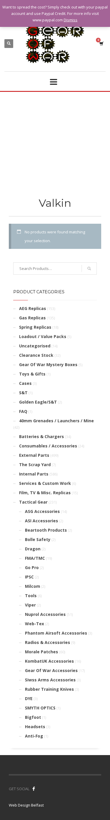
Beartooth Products (46, 530)
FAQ (23, 411)
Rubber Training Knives (49, 689)
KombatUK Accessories (49, 661)
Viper (30, 605)
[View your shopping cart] (101, 43)
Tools (31, 595)
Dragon (32, 549)
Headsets (35, 726)
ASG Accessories (42, 511)
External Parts (34, 455)
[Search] (89, 268)
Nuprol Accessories (45, 614)
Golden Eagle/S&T (38, 402)
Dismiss (70, 20)
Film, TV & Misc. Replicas (45, 492)
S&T (23, 392)
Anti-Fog (34, 736)
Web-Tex (34, 623)
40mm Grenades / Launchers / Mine (56, 420)
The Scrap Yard (35, 464)
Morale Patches (41, 651)
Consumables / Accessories (48, 446)
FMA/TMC (35, 558)
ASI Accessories (41, 520)
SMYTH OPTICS (40, 708)
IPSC (29, 577)
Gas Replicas (32, 318)
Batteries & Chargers (41, 436)
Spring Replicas (35, 327)
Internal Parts (33, 474)
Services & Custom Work (45, 483)
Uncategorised (34, 346)
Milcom (32, 586)
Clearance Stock (36, 355)
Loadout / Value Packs (42, 336)
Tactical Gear (33, 502)
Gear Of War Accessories (51, 670)
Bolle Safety (37, 539)
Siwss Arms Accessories (50, 680)
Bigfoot (33, 717)
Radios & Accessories (47, 642)
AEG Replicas (32, 308)
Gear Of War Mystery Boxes (48, 364)
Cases (25, 383)
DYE (29, 698)
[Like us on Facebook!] (33, 788)
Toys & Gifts (32, 374)
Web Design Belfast (26, 805)
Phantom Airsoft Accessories (56, 633)
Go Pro (32, 567)
